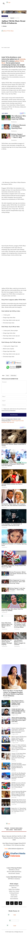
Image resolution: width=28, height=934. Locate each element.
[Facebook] (8, 51)
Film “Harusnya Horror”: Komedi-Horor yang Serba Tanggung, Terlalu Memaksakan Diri (18, 702)
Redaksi (5, 26)
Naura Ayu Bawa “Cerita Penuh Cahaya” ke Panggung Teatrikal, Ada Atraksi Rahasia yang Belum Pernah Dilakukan (13, 693)
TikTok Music (13, 375)
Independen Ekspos (14, 885)
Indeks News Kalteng (14, 889)
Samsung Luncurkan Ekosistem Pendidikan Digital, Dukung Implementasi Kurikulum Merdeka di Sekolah (19, 766)
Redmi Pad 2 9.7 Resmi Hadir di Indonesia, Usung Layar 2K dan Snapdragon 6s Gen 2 (19, 810)
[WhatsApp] (18, 51)
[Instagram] (7, 903)
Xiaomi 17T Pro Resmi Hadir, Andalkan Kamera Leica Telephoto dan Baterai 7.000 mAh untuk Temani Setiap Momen (19, 756)
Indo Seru (14, 887)
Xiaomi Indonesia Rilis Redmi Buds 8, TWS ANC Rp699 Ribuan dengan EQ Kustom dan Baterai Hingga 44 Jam (19, 793)
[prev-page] (3, 817)
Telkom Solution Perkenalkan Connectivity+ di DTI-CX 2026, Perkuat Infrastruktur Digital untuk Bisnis (19, 719)
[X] (11, 51)
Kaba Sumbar (14, 896)
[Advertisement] (14, 166)
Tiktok (7, 375)
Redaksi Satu (14, 895)
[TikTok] (12, 903)
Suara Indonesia (14, 898)
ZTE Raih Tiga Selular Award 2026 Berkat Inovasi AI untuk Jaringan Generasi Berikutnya (19, 801)
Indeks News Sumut (14, 891)
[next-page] (5, 817)
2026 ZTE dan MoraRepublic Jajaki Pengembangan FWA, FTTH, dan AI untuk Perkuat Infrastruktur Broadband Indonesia (19, 775)
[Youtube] (20, 903)
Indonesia (22, 59)
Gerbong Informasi (14, 893)
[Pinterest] (15, 51)
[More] (22, 658)
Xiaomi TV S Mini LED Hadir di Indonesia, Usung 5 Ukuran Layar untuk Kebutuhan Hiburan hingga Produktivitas (19, 747)
